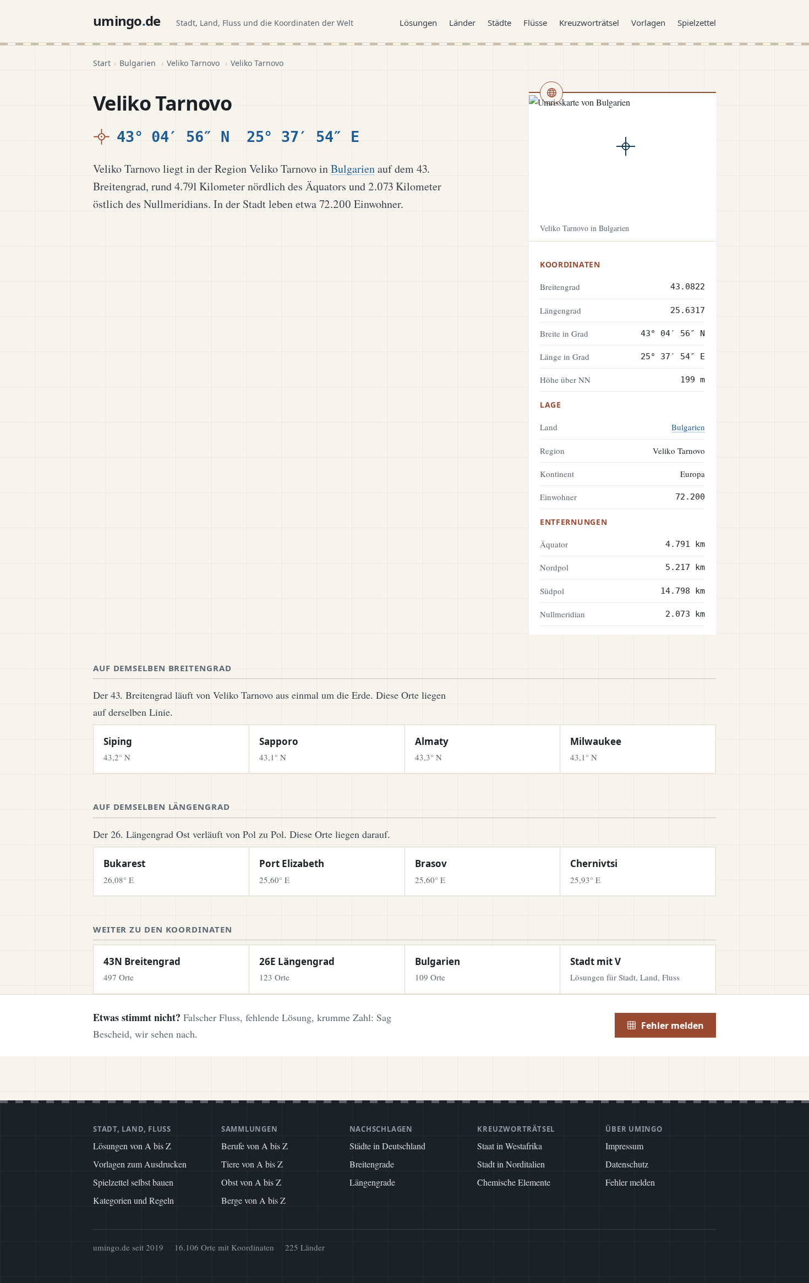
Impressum (624, 1146)
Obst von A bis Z (251, 1182)
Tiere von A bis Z (252, 1164)
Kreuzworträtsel (589, 22)
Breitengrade (371, 1164)
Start (102, 63)
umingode (127, 21)
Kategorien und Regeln (133, 1200)
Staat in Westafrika (509, 1146)
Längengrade (372, 1182)
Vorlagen (648, 22)
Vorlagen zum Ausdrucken (140, 1164)
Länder (462, 22)
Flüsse (535, 22)
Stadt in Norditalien (511, 1164)
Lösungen (418, 22)
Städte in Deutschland (387, 1146)
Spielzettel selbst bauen (133, 1182)
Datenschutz (626, 1164)
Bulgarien (137, 63)
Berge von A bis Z (253, 1200)
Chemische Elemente (513, 1182)
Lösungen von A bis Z (132, 1146)
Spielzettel (696, 22)
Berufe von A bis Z (254, 1146)
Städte (499, 22)
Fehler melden (672, 1025)
